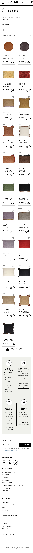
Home (4, 18)
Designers (5, 475)
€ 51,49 (5, 62)
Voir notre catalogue (9, 428)
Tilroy (17, 549)
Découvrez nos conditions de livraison (9, 388)
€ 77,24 (5, 118)
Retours (5, 510)
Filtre (7, 30)
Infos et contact (7, 468)
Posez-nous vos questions (24, 424)
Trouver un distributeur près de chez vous (23, 384)
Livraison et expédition (10, 505)
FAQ (3, 513)
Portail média (6, 488)
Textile (18, 18)
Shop (11, 18)
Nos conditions (7, 498)
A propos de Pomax (8, 472)
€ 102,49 (6, 90)
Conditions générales (10, 515)
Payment (5, 508)
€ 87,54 (5, 259)
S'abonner (25, 445)
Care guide (5, 477)
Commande (5, 502)
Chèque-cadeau (7, 483)
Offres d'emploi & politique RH (12, 485)
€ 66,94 (21, 118)
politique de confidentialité (9, 450)
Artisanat (5, 480)
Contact (5, 491)
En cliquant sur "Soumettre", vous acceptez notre (15, 449)
